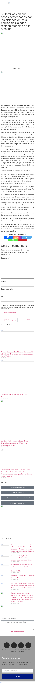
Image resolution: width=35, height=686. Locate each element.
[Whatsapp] (13, 240)
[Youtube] (28, 645)
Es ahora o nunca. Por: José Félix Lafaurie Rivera (15, 395)
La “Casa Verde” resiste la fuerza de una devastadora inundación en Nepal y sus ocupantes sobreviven (14, 443)
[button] (2, 6)
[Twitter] (27, 237)
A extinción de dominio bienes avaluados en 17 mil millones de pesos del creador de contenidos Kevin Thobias (17, 354)
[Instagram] (17, 237)
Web (2, 296)
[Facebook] (8, 237)
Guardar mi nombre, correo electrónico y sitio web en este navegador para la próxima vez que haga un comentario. (17, 307)
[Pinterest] (22, 240)
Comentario (5, 258)
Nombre (4, 281)
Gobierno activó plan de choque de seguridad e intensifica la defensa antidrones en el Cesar (22, 558)
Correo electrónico (7, 289)
